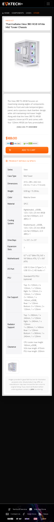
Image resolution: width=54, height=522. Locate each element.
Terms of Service (20, 509)
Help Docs (31, 514)
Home (6, 13)
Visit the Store (40, 509)
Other (36, 13)
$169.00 (11, 138)
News (45, 514)
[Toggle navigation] (48, 3)
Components (18, 13)
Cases (28, 13)
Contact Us (15, 514)
